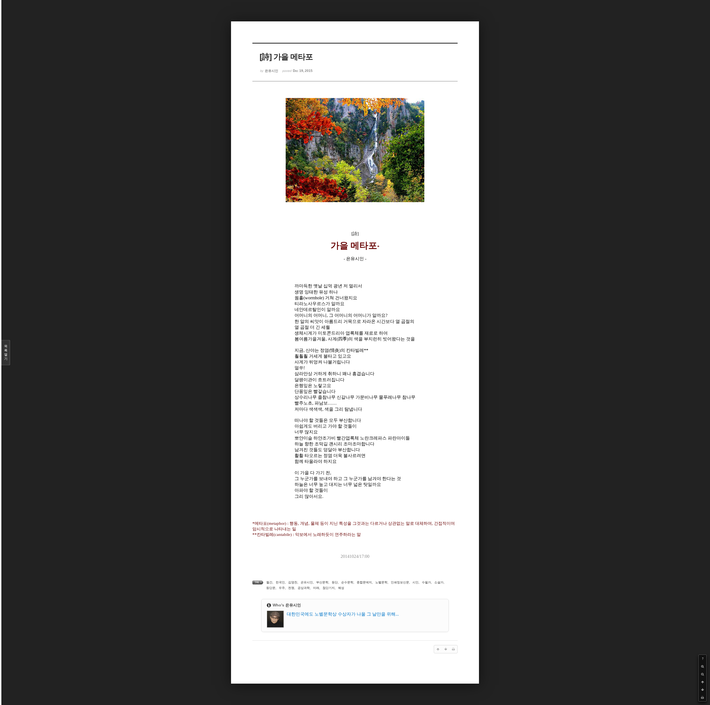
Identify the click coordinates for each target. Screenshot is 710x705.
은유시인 (307, 582)
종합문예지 (364, 582)
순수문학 (347, 582)
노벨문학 (381, 582)
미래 (316, 587)
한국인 (280, 582)
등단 (335, 582)
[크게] (702, 666)
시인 (415, 582)
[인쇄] (702, 697)
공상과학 (304, 587)
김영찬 (292, 582)
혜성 (341, 587)
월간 (269, 582)
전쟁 (291, 587)
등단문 (270, 587)
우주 (282, 587)
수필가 (426, 582)
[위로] (702, 682)
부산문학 (322, 582)
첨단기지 (329, 587)
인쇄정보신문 (400, 582)
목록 (5, 352)
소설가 (438, 582)
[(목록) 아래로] (702, 690)
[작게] (702, 674)
